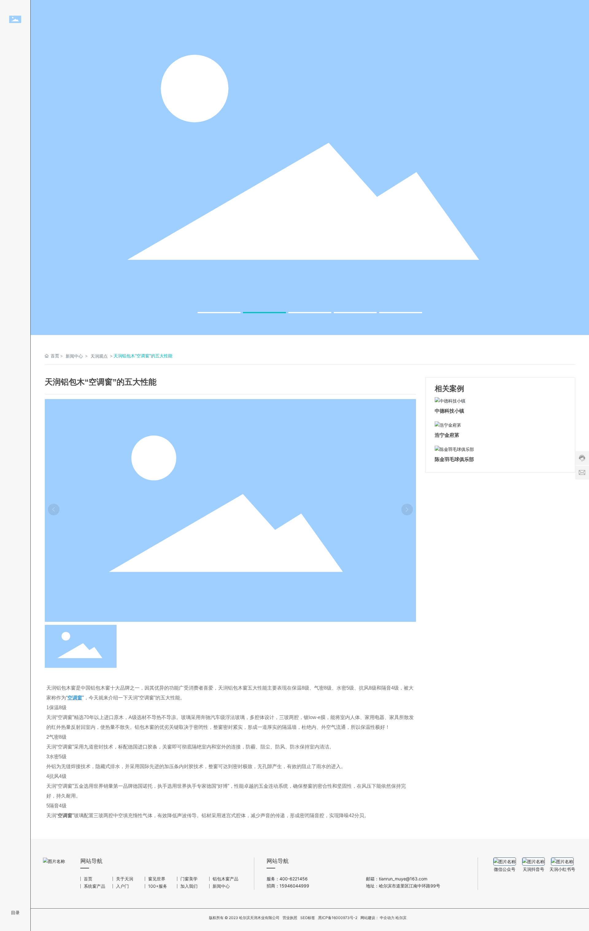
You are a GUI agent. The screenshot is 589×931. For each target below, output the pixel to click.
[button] (219, 312)
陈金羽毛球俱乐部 (454, 459)
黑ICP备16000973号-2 (337, 917)
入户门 (122, 886)
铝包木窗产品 (225, 878)
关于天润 (124, 878)
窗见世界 (156, 878)
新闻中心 (74, 356)
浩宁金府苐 (447, 435)
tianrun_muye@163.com (404, 878)
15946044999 (294, 885)
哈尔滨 (400, 918)
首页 (88, 878)
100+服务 (157, 886)
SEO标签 (307, 917)
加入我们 (189, 886)
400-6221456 (293, 878)
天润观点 (99, 356)
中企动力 (387, 918)
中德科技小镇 (449, 411)
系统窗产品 (94, 886)
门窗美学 (189, 878)
